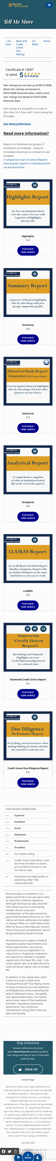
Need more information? (26, 133)
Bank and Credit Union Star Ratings (21, 47)
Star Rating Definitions (17, 124)
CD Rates (35, 42)
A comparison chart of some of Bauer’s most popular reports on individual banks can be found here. (26, 163)
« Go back (8, 42)
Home (46, 41)
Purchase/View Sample (28, 250)
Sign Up (31, 1069)
